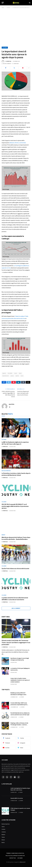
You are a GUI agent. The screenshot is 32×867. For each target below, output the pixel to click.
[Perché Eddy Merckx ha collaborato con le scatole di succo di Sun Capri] (5, 715)
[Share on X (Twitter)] (14, 68)
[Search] (29, 3)
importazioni (5, 376)
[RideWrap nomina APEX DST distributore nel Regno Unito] (5, 695)
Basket (3, 834)
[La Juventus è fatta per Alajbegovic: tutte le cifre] (5, 671)
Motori (3, 840)
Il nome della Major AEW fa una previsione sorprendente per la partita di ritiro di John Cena (19, 704)
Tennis (3, 837)
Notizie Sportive (6, 824)
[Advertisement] (16, 27)
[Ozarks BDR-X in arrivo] (5, 801)
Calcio (3, 826)
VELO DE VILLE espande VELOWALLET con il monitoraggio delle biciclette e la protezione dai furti (15, 506)
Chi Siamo (20, 858)
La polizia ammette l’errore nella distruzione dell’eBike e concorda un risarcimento (15, 598)
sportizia (8, 61)
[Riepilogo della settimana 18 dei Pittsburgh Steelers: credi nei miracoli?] (5, 725)
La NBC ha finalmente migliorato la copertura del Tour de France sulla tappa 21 (15, 443)
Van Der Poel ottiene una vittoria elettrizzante (15, 568)
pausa (12, 376)
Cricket (3, 829)
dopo (20, 373)
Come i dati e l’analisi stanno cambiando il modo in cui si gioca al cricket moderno (20, 680)
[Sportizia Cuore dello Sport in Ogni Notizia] (16, 2)
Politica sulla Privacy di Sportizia (15, 855)
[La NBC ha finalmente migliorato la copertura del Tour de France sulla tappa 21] (16, 427)
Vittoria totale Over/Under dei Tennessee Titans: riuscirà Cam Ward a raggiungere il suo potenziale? (16, 642)
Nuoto (3, 842)
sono (22, 376)
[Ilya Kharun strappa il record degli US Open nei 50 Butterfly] (5, 661)
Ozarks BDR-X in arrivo (17, 798)
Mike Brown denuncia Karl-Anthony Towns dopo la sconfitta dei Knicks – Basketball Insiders (16, 538)
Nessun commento (7, 63)
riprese (17, 376)
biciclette (10, 373)
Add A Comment (16, 608)
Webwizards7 (22, 862)
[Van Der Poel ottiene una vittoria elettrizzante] (16, 554)
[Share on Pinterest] (23, 68)
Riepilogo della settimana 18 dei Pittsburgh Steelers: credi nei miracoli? (19, 724)
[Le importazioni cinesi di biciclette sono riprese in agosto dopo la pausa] (16, 81)
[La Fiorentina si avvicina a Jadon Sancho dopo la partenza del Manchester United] (16, 459)
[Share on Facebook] (6, 68)
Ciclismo (5, 47)
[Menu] (3, 3)
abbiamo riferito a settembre (17, 142)
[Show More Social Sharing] (28, 68)
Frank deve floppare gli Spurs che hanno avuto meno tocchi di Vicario (23, 393)
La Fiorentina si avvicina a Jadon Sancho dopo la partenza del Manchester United (16, 474)
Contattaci (12, 858)
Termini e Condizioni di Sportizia (15, 853)
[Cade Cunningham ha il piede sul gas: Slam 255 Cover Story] (5, 791)
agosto (4, 373)
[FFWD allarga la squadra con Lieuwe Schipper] (5, 811)
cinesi (15, 373)
